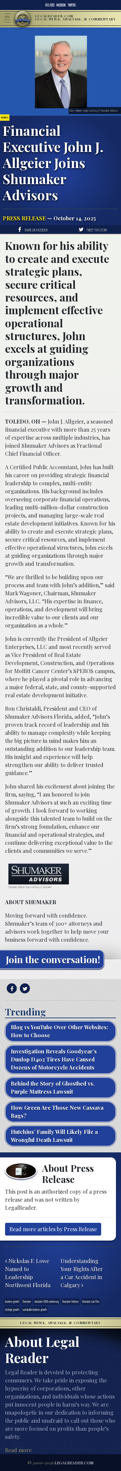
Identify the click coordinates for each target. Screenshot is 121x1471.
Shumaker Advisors (70, 1301)
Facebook (61, 5)
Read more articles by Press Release (53, 1229)
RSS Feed (49, 5)
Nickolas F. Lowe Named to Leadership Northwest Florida (27, 1273)
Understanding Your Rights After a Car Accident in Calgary (82, 1273)
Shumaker (27, 1301)
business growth (12, 1301)
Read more (18, 1450)
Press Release (24, 218)
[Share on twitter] (24, 988)
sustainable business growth (35, 1309)
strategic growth (12, 1309)
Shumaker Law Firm (90, 1301)
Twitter (72, 5)
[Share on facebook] (11, 988)
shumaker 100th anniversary (46, 1301)
